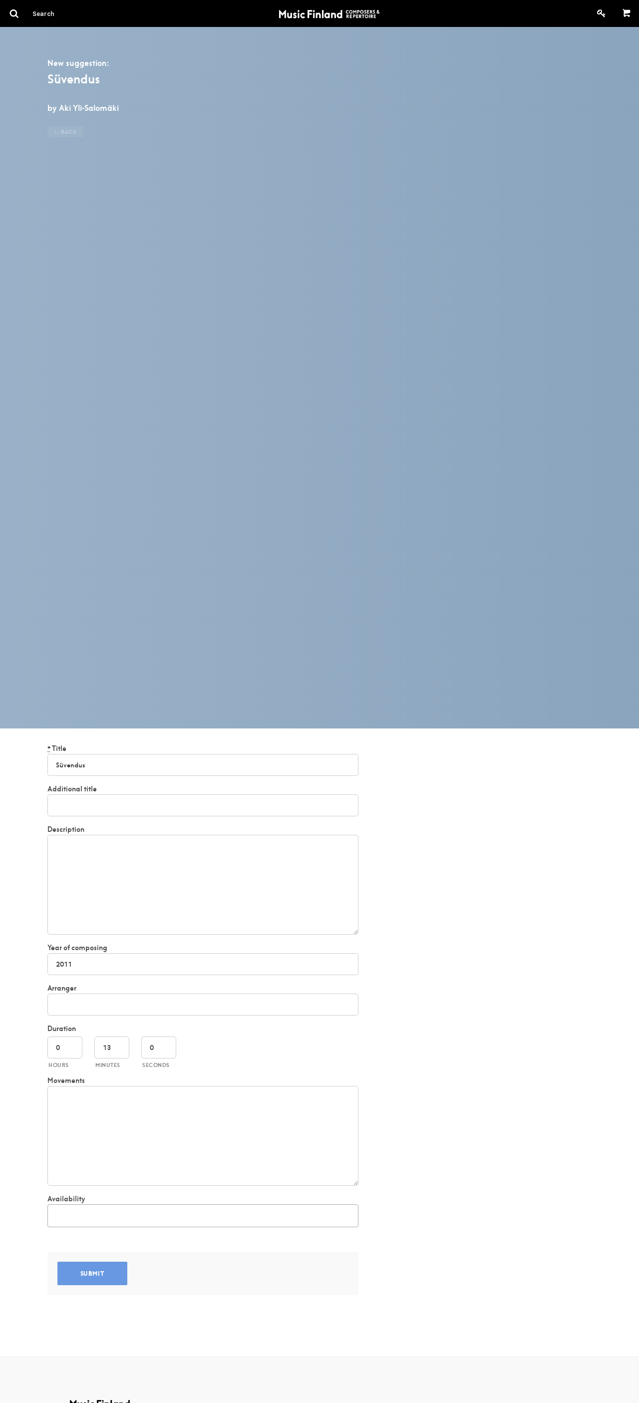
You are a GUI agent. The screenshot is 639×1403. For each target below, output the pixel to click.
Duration (61, 1028)
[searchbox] (56, 1214)
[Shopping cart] (627, 13)
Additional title (72, 788)
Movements (66, 1080)
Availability (66, 1198)
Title (56, 748)
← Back (65, 131)
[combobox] (202, 1215)
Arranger (61, 988)
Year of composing (77, 947)
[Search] (61, 13)
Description (65, 829)
